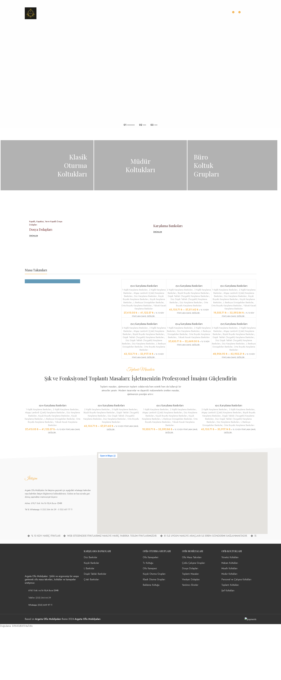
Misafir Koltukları (229, 568)
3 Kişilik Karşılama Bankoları (124, 409)
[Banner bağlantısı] (47, 165)
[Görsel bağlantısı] (36, 560)
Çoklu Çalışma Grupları (193, 563)
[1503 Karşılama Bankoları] (144, 319)
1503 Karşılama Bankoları (143, 323)
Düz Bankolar (90, 557)
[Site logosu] (31, 13)
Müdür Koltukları (229, 574)
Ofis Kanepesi (150, 568)
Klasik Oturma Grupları (154, 579)
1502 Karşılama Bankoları (233, 285)
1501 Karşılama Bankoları (188, 285)
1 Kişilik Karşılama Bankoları (135, 289)
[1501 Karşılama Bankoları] (188, 281)
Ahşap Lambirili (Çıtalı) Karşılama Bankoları (45, 412)
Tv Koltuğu (148, 563)
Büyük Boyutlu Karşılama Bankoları (193, 293)
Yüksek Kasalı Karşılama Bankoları (150, 307)
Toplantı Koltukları (230, 585)
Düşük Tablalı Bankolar (95, 574)
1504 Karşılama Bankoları (189, 323)
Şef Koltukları (228, 590)
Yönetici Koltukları (230, 557)
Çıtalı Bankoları (91, 579)
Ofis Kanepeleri (150, 557)
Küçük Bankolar (91, 563)
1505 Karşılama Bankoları (233, 323)
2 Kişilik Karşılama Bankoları (180, 289)
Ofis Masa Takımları (192, 557)
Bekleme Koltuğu (151, 585)
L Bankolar (89, 568)
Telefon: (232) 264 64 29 (39, 597)
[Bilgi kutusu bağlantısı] (35, 3)
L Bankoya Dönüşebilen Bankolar (148, 302)
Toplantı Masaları (190, 574)
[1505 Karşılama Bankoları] (233, 319)
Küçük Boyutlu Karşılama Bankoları (143, 297)
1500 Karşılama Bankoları (144, 285)
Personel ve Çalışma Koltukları (236, 579)
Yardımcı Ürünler (190, 585)
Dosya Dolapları (190, 568)
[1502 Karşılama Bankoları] (233, 281)
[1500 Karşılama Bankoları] (144, 281)
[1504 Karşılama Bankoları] (188, 319)
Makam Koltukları (229, 563)
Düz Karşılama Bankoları (145, 296)
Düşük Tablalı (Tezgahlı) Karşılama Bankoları (188, 296)
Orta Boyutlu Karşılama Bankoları (137, 305)
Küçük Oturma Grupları (154, 574)
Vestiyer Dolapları (191, 579)
